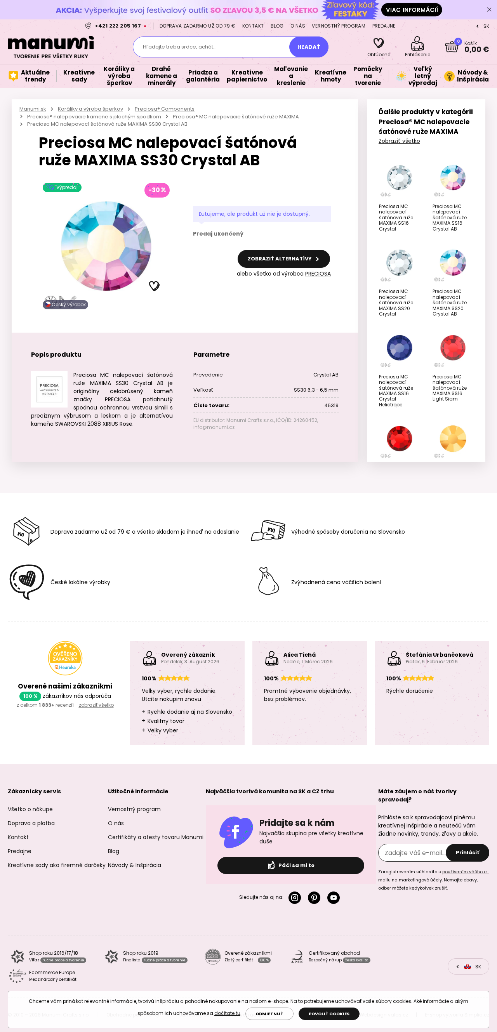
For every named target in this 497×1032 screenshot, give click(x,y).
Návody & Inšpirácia (134, 865)
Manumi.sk (32, 109)
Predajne (384, 26)
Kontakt (253, 26)
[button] (154, 286)
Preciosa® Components (165, 109)
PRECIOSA (318, 274)
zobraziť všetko (96, 705)
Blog (277, 26)
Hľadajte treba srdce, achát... (180, 46)
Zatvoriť (489, 10)
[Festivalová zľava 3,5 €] (248, 9)
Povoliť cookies (329, 1014)
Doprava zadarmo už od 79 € (197, 26)
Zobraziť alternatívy (280, 258)
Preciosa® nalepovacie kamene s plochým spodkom (94, 116)
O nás (297, 26)
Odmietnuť (269, 1014)
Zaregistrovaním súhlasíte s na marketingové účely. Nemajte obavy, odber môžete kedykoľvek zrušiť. (433, 880)
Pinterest (315, 898)
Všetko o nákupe (30, 809)
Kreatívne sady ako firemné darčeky (57, 865)
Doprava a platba (31, 823)
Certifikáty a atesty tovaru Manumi (155, 837)
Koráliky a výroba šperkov (90, 109)
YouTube (335, 898)
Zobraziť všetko (399, 141)
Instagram (296, 898)
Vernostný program (338, 26)
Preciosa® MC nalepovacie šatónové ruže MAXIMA (236, 116)
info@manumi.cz (214, 427)
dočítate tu (227, 1013)
